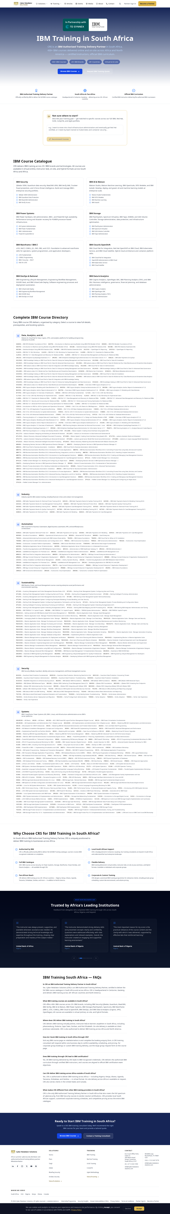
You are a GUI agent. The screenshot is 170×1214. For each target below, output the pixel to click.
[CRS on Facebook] (17, 1166)
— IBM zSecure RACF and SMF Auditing (30, 691)
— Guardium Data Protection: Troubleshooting (68, 678)
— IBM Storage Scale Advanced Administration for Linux (35, 780)
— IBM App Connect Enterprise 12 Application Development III (126, 557)
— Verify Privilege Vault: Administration (72, 697)
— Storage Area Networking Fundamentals (80, 796)
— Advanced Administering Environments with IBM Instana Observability (41, 538)
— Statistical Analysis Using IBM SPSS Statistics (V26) (88, 347)
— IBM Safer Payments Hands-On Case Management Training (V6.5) (39, 504)
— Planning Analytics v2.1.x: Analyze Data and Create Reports (37, 417)
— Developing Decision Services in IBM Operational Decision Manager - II (41, 463)
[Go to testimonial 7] (88, 958)
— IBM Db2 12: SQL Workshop (28, 352)
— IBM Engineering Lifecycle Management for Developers (123, 654)
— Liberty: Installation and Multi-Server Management (35, 560)
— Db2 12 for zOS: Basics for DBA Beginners (81, 406)
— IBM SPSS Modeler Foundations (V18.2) (31, 344)
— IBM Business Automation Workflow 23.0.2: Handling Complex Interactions (109, 452)
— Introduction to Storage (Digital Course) (113, 796)
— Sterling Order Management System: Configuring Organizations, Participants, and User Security (48, 602)
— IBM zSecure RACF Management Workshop (63, 691)
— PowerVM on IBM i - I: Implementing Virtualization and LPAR (37, 747)
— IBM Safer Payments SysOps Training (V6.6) (115, 504)
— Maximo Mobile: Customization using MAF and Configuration (39, 648)
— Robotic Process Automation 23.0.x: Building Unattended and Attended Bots (42, 466)
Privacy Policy (76, 1210)
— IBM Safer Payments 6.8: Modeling (63, 512)
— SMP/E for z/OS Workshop (74, 766)
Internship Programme (68, 1201)
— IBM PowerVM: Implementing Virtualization (81, 728)
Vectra (51, 1155)
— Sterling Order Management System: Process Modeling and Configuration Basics (110, 602)
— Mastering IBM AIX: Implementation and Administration (131, 723)
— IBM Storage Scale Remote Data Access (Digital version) (124, 782)
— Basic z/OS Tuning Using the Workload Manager (63, 772)
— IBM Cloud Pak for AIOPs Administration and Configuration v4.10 (39, 541)
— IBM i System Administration (59, 785)
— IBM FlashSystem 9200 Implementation (31, 807)
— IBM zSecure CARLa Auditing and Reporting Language (112, 689)
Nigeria (27, 1194)
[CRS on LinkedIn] (13, 1166)
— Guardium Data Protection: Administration (32, 678)
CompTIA (90, 1168)
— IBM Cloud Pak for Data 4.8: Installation (108, 360)
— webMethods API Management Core (104, 551)
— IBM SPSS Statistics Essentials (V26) (121, 347)
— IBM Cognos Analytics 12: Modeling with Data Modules (119, 390)
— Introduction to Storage (140, 796)
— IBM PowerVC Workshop (61, 791)
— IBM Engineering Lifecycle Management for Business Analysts (38, 656)
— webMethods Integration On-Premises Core (32, 551)
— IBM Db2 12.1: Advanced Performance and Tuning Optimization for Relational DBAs (44, 403)
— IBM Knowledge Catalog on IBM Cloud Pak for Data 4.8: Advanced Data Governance (45, 363)
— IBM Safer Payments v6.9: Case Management (126, 533)
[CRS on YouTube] (31, 1166)
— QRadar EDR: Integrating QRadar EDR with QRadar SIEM (109, 686)
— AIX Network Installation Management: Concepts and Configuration (39, 728)
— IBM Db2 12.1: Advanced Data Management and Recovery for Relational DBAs (92, 355)
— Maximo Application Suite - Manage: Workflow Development (38, 629)
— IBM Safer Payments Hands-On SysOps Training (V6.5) (82, 501)
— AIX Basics (23, 720)
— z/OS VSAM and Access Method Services (31, 799)
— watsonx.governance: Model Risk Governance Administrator (89, 439)
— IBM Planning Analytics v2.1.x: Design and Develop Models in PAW (83, 417)
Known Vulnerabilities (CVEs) (99, 1201)
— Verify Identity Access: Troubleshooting (84, 694)
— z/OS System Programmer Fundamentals (101, 769)
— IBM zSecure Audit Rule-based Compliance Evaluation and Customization (41, 694)
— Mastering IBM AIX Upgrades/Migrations (32, 734)
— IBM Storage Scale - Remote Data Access (71, 780)
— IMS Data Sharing (107, 755)
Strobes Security (54, 1177)
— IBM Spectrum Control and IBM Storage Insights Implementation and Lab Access (122, 799)
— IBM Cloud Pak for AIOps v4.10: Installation (107, 538)
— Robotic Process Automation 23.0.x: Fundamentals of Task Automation (92, 463)
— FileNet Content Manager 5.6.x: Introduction (102, 458)
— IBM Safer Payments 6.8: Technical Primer (32, 512)
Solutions (41, 4)
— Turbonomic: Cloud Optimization (132, 541)
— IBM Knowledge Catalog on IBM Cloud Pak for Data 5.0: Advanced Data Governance (122, 368)
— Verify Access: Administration (114, 694)
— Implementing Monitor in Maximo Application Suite (82, 634)
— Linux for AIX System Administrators (31, 785)
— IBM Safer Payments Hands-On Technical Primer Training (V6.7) (115, 506)
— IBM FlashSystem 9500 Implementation (64, 807)
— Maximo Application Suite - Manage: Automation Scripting (84, 632)
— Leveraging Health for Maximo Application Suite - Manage (38, 618)
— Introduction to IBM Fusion (62, 804)
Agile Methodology (93, 1172)
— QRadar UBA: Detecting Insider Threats (31, 689)
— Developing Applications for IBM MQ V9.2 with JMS (100, 562)
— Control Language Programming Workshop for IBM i (92, 785)
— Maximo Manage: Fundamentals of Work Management (86, 643)
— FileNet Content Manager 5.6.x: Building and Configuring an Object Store (41, 460)
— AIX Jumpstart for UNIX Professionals (30, 726)
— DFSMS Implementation (58, 799)
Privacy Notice (115, 1201)
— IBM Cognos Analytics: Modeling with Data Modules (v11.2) (37, 387)
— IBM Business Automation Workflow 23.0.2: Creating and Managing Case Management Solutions (110, 455)
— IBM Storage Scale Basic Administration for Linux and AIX (103, 777)
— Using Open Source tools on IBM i (70, 745)
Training (56, 4)
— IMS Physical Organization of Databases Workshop (105, 753)
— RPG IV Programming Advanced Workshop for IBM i (35, 742)
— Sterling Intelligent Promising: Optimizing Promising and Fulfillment (40, 605)
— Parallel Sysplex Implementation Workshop (134, 769)
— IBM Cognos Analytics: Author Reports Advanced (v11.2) (36, 390)
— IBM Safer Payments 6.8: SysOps (121, 357)
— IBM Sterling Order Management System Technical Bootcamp (88, 597)
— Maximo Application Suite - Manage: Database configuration (38, 632)
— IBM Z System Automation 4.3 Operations (103, 793)
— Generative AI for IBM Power (114, 791)
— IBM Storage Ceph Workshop (67, 801)
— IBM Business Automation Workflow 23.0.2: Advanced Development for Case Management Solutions (49, 458)
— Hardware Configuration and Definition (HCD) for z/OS (81, 774)
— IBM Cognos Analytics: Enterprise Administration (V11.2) (80, 387)
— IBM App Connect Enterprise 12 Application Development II (81, 557)
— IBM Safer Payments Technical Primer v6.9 (32, 533)
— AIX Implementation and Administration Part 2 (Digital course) (87, 723)
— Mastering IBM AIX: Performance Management (66, 734)
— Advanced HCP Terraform (80, 535)
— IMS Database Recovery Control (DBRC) (70, 753)
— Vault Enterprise (101, 535)
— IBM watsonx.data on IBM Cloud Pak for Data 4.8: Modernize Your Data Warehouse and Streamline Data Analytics (114, 363)
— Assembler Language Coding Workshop (31, 769)
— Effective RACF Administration (73, 747)
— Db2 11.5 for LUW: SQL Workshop (99, 393)
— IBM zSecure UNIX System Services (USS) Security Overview (69, 689)
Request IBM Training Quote (98, 71)
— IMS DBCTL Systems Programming (79, 750)
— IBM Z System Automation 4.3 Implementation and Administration (39, 796)
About (100, 4)
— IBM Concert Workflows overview (67, 543)
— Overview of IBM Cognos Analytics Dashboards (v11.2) (78, 390)
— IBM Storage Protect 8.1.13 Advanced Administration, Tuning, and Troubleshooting (96, 810)
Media (90, 4)
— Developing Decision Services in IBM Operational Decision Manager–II (91, 444)
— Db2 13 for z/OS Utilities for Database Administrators (111, 414)
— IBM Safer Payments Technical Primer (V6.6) (80, 504)
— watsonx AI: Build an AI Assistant (124, 436)
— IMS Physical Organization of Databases (112, 758)
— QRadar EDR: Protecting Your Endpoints (129, 683)
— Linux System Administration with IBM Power (33, 793)
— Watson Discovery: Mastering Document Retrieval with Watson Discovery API (90, 441)
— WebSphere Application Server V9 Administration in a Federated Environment (81, 546)
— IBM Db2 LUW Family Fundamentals (69, 393)
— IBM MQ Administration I (110, 549)
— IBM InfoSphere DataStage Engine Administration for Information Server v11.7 (79, 357)
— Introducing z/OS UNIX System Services (133, 788)
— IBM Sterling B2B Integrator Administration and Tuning (128, 607)
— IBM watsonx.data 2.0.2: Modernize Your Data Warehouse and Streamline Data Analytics (46, 371)
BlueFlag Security (54, 1172)
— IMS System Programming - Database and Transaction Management (40, 750)
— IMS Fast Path (145, 755)
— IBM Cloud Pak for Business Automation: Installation (35, 469)
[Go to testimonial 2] (79, 958)
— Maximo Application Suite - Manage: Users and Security (124, 618)
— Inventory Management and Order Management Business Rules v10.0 (40, 591)
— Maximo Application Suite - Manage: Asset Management (89, 613)
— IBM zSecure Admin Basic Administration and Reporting (101, 691)
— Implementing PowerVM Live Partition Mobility (33, 731)
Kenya (34, 1194)
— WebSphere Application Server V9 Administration (34, 546)
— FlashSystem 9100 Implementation (118, 804)
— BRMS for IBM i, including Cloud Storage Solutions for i (36, 745)
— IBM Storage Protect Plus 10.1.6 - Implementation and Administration (40, 812)
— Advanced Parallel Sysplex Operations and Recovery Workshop (38, 774)
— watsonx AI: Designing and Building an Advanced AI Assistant (40, 433)
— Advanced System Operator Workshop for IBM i (129, 742)
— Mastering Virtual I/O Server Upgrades (120, 731)
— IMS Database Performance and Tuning (31, 755)
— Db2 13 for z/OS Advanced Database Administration (35, 414)
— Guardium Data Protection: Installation (103, 678)
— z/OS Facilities (72, 764)
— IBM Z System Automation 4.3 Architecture (69, 793)
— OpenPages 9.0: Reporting (95, 349)
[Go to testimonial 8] (90, 958)
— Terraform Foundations (26, 535)
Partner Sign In (130, 4)
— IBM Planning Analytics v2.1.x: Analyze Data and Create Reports (129, 428)
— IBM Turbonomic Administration (104, 541)
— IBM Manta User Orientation (91, 371)
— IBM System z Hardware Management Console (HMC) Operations (38, 766)
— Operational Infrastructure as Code (53, 535)
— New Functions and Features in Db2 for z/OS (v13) (117, 406)
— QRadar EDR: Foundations (100, 683)
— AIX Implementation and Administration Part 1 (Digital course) (39, 723)
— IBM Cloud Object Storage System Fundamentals (34, 801)
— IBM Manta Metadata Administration (120, 371)
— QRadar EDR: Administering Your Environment (34, 686)
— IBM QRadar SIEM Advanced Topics (125, 681)
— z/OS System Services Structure (122, 764)
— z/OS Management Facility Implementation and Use (121, 774)
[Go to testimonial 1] (78, 958)
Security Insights (83, 1201)
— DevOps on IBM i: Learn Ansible (98, 745)
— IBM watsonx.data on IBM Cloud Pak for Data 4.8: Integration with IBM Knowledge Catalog (47, 366)
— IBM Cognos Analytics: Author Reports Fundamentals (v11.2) (124, 387)
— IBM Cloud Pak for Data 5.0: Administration (97, 366)
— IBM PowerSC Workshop (98, 739)
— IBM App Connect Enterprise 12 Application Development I (37, 557)
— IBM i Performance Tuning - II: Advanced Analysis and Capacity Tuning (92, 788)
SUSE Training (91, 1164)
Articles (70, 4)
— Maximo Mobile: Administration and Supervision (128, 643)
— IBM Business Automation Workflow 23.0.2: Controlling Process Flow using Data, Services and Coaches (107, 450)
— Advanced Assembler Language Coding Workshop (66, 769)
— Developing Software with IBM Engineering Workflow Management (87, 656)
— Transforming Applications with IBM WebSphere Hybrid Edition (38, 549)
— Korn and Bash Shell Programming (113, 726)
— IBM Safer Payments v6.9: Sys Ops (63, 533)
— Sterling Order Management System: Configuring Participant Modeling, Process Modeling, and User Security (52, 599)
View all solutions (54, 1181)
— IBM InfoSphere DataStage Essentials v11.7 (32, 428)
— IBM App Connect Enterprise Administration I (99, 554)
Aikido (51, 1168)
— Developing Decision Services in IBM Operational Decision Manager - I (40, 444)
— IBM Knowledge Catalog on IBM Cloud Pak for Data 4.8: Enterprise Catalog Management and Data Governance (53, 360)
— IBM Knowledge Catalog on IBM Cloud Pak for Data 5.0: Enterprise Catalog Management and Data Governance (53, 368)
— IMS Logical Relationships (136, 753)
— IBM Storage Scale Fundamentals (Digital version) (106, 780)
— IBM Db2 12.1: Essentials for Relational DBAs (97, 352)
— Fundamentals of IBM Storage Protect (97, 807)
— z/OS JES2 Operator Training (119, 766)
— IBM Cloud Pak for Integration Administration (33, 554)
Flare (50, 1159)
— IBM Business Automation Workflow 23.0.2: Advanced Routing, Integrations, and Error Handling (48, 452)
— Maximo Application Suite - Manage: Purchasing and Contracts (39, 621)
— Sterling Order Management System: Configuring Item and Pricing (90, 591)
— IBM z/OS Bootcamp (72, 777)
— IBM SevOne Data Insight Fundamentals (99, 543)
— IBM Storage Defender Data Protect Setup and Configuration (104, 801)
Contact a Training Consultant (98, 1136)
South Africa (15, 1194)
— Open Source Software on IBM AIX (90, 731)
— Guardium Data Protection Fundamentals (32, 675)
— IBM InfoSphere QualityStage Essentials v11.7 (33, 357)
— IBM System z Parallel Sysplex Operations (97, 772)
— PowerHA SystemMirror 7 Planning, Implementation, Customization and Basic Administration (98, 736)
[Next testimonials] (96, 958)
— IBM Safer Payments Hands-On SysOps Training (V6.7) (35, 509)
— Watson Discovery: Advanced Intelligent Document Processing (38, 436)
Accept (139, 1208)
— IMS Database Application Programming (110, 750)
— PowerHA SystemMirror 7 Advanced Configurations (34, 739)
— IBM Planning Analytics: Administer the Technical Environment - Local (80, 425)
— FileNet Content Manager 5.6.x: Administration (33, 482)
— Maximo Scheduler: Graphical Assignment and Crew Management (123, 640)
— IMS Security (54, 755)
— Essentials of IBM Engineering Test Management (34, 654)
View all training (92, 1177)
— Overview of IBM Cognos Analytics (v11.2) (94, 385)
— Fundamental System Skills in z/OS (50, 764)
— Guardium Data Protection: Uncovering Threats (111, 675)
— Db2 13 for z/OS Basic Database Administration (111, 409)
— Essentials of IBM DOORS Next (116, 651)
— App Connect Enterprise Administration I (68, 565)
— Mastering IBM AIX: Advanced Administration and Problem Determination (71, 726)
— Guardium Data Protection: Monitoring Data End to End (70, 675)
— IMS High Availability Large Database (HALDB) (79, 755)
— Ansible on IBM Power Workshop (87, 791)
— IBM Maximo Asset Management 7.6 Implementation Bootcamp (78, 651)
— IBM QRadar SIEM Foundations (69, 681)
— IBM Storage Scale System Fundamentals (32, 804)
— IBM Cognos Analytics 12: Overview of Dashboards (35, 393)
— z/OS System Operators (97, 766)
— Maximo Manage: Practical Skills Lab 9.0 (75, 645)
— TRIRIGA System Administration (87, 610)
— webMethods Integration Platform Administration (69, 551)
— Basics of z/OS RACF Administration (94, 764)
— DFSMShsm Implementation (81, 799)
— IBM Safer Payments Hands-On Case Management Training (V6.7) (122, 509)
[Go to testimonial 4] (84, 958)
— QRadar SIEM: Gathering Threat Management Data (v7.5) (67, 683)
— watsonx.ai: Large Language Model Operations (130, 439)
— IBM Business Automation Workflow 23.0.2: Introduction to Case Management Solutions (46, 455)
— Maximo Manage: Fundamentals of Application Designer (84, 648)
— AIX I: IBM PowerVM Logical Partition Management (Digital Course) (69, 720)
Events (80, 4)
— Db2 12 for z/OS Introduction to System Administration (36, 412)
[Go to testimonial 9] (91, 958)
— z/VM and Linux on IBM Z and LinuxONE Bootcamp (134, 812)
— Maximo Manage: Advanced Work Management (111, 645)
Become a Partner (147, 4)
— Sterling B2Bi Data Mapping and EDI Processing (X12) (86, 607)
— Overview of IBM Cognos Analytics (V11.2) (125, 417)
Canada (46, 1194)
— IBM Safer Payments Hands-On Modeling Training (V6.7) (77, 509)
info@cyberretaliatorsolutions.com (132, 1168)
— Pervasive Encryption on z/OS (48, 777)
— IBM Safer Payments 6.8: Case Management (95, 512)
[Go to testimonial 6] (87, 958)
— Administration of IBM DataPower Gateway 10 (80, 549)
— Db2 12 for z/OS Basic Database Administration (74, 409)
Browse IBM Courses (68, 71)
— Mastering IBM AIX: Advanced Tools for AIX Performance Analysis (108, 734)
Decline (128, 1208)
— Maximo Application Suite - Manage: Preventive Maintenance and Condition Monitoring (47, 616)
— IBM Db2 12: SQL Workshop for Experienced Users (60, 352)
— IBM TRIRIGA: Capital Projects (114, 610)
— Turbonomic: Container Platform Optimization (33, 543)
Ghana (40, 1194)
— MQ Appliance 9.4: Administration (66, 554)
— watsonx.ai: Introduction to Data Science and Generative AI (88, 433)
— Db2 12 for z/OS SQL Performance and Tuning (73, 414)
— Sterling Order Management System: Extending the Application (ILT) (90, 605)
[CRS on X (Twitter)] (27, 1166)
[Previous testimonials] (74, 958)
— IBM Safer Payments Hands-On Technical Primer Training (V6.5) (38, 501)
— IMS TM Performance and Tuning (81, 758)
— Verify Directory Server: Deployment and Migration (35, 697)
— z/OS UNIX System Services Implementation (32, 791)
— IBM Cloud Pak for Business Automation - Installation (35, 447)
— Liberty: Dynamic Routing (67, 560)
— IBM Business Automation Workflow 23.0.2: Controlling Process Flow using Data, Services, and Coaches (107, 471)
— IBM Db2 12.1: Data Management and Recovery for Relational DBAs (39, 355)
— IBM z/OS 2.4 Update (25, 777)
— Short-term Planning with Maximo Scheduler (85, 637)
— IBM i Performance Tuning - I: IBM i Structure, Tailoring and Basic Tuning (41, 788)
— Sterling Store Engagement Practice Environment (83, 594)
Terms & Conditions (127, 1201)
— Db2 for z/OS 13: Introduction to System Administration (78, 412)
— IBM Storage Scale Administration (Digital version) (83, 782)
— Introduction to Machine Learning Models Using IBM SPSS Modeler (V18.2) (74, 344)
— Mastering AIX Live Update (64, 731)
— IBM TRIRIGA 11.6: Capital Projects (30, 610)
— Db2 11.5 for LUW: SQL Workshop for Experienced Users (36, 395)
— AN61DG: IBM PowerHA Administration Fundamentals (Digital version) (40, 736)
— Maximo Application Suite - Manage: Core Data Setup (82, 618)
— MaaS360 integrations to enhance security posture (35, 681)
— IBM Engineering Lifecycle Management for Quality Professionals (78, 654)
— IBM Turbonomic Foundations (76, 541)
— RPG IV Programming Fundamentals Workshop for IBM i (131, 739)
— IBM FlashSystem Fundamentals (89, 804)
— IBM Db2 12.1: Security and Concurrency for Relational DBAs (37, 401)
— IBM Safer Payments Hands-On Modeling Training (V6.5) (124, 501)
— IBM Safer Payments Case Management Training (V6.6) (71, 506)
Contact (111, 4)
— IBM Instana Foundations (79, 538)
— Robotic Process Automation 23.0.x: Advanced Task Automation (93, 466)
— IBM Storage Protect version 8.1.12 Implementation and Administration (41, 810)
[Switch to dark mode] (120, 4)
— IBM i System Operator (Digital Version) (71, 742)
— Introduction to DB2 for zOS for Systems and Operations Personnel (40, 406)
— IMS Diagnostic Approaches (136, 761)
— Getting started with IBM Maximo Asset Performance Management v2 (41, 613)
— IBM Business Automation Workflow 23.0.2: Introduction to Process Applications (43, 450)
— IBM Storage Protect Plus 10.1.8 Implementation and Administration (91, 812)
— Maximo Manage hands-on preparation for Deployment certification (41, 637)
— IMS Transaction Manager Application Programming (35, 753)
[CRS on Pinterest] (36, 1166)
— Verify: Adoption (97, 697)
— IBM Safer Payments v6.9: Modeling (93, 533)
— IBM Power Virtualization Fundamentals (110, 720)
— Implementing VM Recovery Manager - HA (71, 739)
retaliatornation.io (53, 1201)
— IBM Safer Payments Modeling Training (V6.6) (33, 506)
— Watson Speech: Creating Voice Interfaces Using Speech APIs (87, 431)
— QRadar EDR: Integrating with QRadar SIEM (70, 686)
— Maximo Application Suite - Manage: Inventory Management (38, 626)
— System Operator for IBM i (99, 742)
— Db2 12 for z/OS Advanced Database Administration (119, 412)
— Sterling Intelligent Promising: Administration (120, 594)
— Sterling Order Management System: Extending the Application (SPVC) (40, 607)
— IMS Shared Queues (126, 755)
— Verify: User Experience (137, 697)
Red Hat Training (92, 1159)
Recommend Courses (60, 139)
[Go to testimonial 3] (82, 958)
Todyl (50, 1164)
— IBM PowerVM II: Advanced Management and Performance (120, 728)
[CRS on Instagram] (22, 1166)
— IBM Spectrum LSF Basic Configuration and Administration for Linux (39, 782)
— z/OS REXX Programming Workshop (30, 772)
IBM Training (91, 1155)
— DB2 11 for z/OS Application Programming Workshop (35, 409)
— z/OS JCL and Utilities (25, 764)
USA (22, 1194)
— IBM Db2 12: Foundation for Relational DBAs (92, 403)
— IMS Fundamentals (95, 747)
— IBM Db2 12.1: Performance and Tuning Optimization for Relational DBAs (86, 401)
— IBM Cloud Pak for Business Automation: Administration (77, 447)
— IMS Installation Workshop (117, 747)
